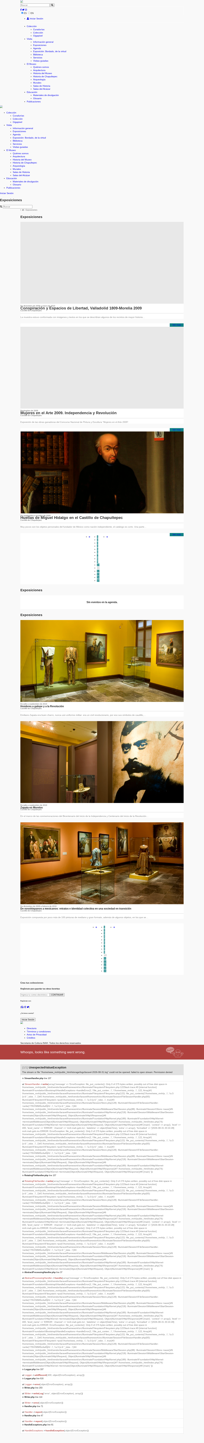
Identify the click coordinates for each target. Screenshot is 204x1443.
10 (98, 565)
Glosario (37, 98)
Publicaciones (34, 101)
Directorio (31, 1028)
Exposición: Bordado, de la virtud (49, 51)
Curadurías (38, 29)
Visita (29, 39)
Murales (37, 82)
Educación (32, 92)
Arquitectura (39, 70)
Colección (32, 26)
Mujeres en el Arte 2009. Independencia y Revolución (68, 413)
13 (98, 574)
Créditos (31, 1037)
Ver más (177, 325)
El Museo (31, 64)
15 (98, 580)
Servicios (37, 57)
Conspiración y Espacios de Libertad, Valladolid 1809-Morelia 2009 (81, 308)
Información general (43, 42)
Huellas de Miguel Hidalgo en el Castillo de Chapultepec (71, 517)
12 (98, 571)
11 (98, 568)
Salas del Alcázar (41, 89)
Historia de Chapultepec (45, 76)
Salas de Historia (41, 86)
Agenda (37, 48)
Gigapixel (38, 35)
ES (25, 13)
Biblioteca (38, 54)
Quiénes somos (41, 67)
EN (32, 13)
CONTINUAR (57, 995)
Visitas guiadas (40, 60)
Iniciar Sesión (36, 18)
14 (98, 577)
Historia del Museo (42, 73)
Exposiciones (39, 45)
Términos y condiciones (39, 1031)
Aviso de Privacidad (37, 1034)
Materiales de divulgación (46, 95)
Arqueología (39, 79)
